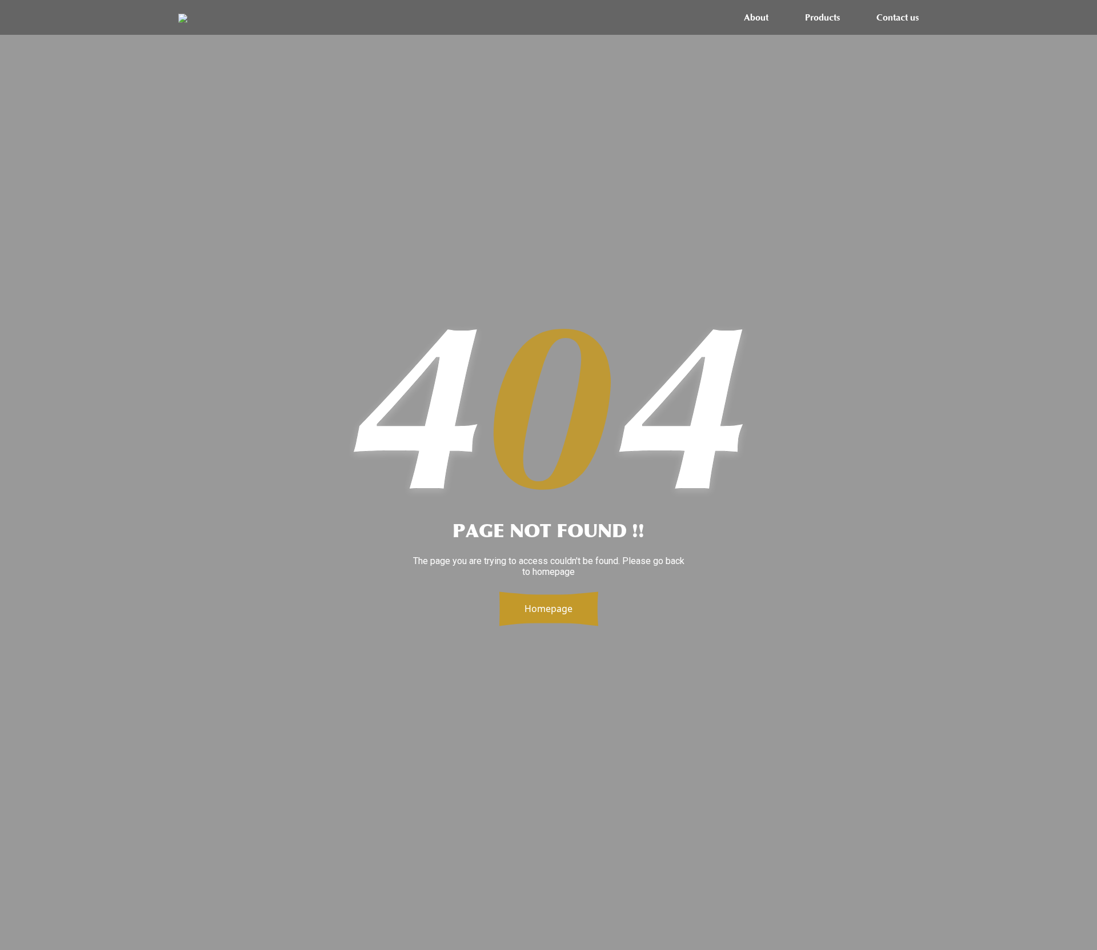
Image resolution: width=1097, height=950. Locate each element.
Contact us (897, 18)
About (756, 18)
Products (822, 18)
